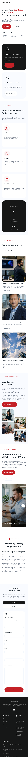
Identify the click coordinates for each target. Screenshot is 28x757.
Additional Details (8, 665)
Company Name (8, 632)
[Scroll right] (23, 506)
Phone (6, 648)
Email (6, 640)
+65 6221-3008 (6, 753)
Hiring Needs (7, 656)
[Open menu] (25, 3)
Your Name (7, 624)
